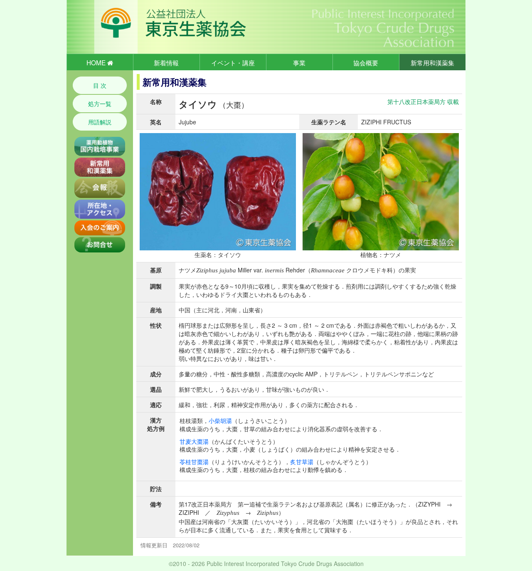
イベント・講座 (233, 62)
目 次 (99, 85)
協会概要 (365, 62)
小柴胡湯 (220, 420)
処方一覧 (99, 103)
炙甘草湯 (301, 461)
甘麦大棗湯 (194, 441)
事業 (299, 62)
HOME (96, 62)
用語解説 (99, 122)
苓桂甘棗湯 (194, 461)
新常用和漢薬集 (432, 62)
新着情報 (166, 62)
